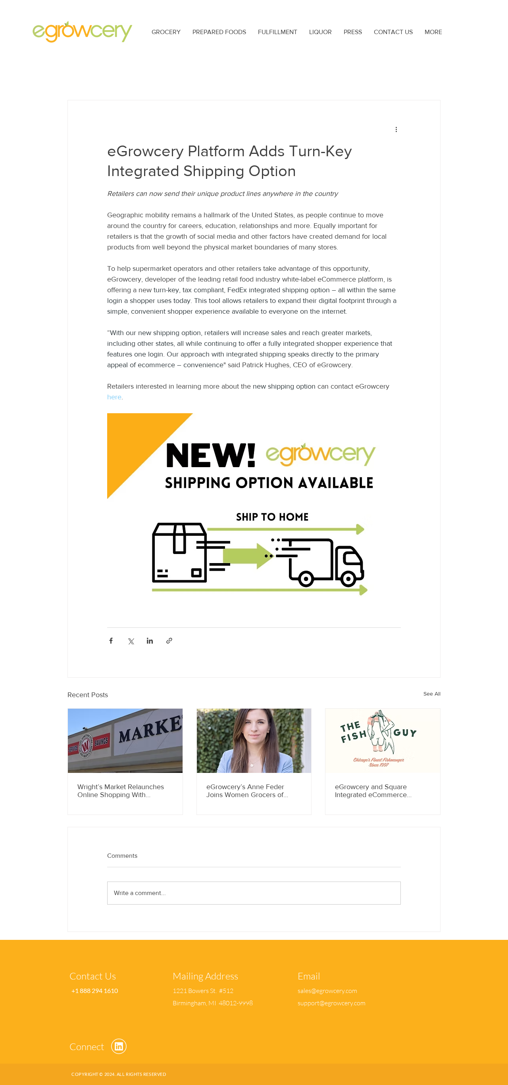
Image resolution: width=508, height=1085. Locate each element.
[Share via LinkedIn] (150, 640)
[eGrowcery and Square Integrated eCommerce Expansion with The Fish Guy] (382, 741)
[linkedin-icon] (119, 1046)
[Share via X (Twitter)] (130, 640)
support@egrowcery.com (332, 1003)
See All (432, 693)
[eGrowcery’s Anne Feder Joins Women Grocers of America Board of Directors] (254, 741)
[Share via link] (169, 640)
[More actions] (396, 129)
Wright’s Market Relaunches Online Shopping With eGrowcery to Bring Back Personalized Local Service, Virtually (120, 791)
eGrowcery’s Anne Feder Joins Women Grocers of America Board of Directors (248, 791)
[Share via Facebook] (111, 640)
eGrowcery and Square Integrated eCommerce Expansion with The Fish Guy (380, 791)
